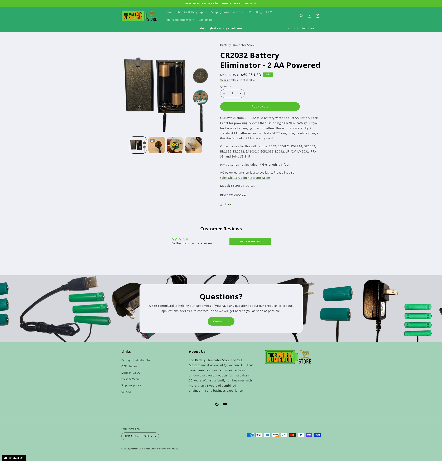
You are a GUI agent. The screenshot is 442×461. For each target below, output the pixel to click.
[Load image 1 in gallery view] (138, 145)
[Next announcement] (319, 3)
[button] (192, 12)
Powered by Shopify (167, 448)
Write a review (250, 241)
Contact (126, 391)
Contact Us (15, 458)
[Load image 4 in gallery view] (193, 145)
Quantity (225, 86)
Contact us (221, 321)
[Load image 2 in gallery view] (156, 145)
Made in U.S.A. (130, 372)
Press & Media (130, 379)
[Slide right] (207, 145)
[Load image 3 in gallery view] (175, 145)
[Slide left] (125, 145)
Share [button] (228, 204)
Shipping (225, 80)
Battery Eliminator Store (136, 360)
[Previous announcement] (122, 3)
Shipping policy (131, 385)
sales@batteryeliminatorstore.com (245, 178)
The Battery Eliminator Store (209, 360)
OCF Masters (129, 366)
